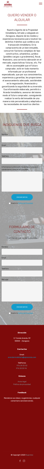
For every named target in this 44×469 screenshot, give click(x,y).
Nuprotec (29, 455)
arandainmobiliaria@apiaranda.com (22, 357)
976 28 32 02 (22, 366)
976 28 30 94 (21, 368)
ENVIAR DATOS (22, 197)
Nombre (5, 134)
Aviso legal (22, 382)
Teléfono (5, 156)
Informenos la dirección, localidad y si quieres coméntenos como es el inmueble (20, 168)
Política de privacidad (22, 384)
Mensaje (5, 279)
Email (4, 145)
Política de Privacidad (25, 203)
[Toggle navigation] (40, 3)
